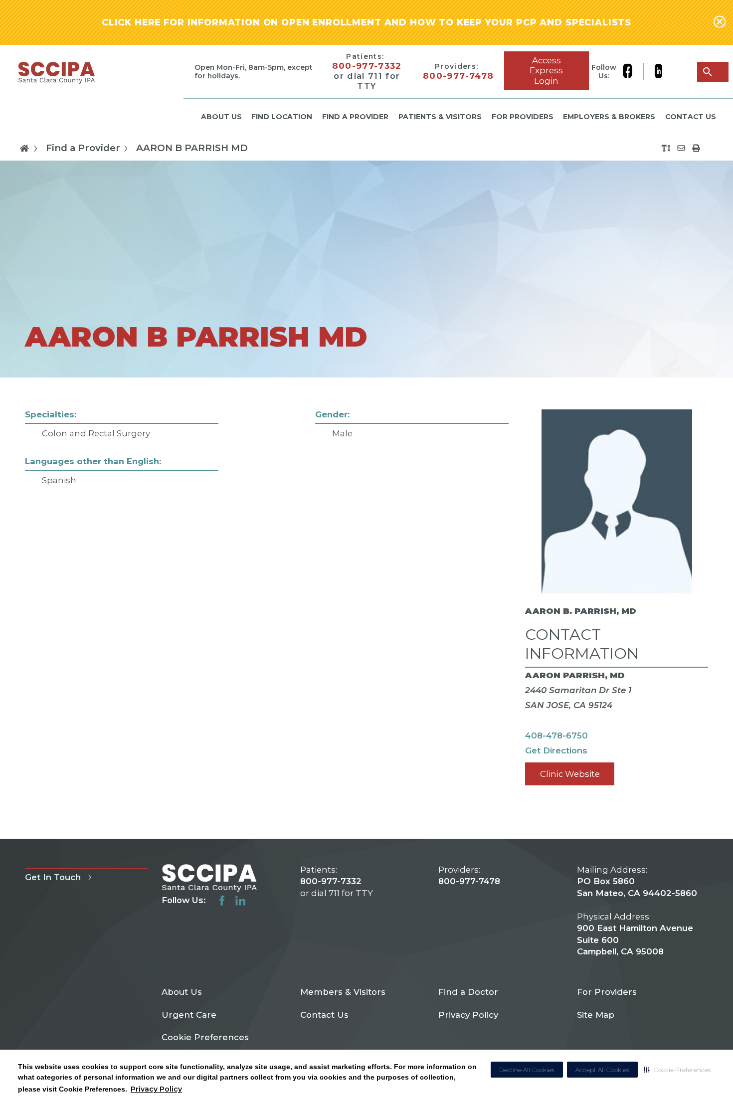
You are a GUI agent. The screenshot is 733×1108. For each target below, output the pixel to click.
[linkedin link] (658, 72)
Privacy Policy (156, 1089)
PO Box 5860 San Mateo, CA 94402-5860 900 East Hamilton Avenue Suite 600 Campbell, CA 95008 (637, 916)
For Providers (522, 116)
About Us (221, 116)
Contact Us (690, 116)
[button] (677, 1070)
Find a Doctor (468, 992)
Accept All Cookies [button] (602, 1070)
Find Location (281, 116)
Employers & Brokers (609, 116)
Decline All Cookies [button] (526, 1070)
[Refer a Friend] (681, 148)
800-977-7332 (366, 66)
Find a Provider (355, 116)
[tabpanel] (366, 608)
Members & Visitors (342, 992)
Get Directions (556, 750)
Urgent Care (189, 1015)
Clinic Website (570, 774)
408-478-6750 (556, 735)
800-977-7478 (458, 76)
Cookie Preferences (205, 1037)
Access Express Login (546, 70)
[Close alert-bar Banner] (720, 22)
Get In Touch (53, 877)
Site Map (595, 1015)
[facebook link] (632, 72)
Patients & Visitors (440, 116)
